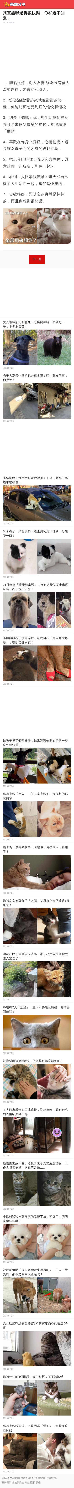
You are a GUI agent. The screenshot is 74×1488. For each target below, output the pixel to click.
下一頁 (37, 259)
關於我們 (6, 1482)
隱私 (32, 1482)
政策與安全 (18, 1482)
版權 (38, 1482)
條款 (27, 1482)
